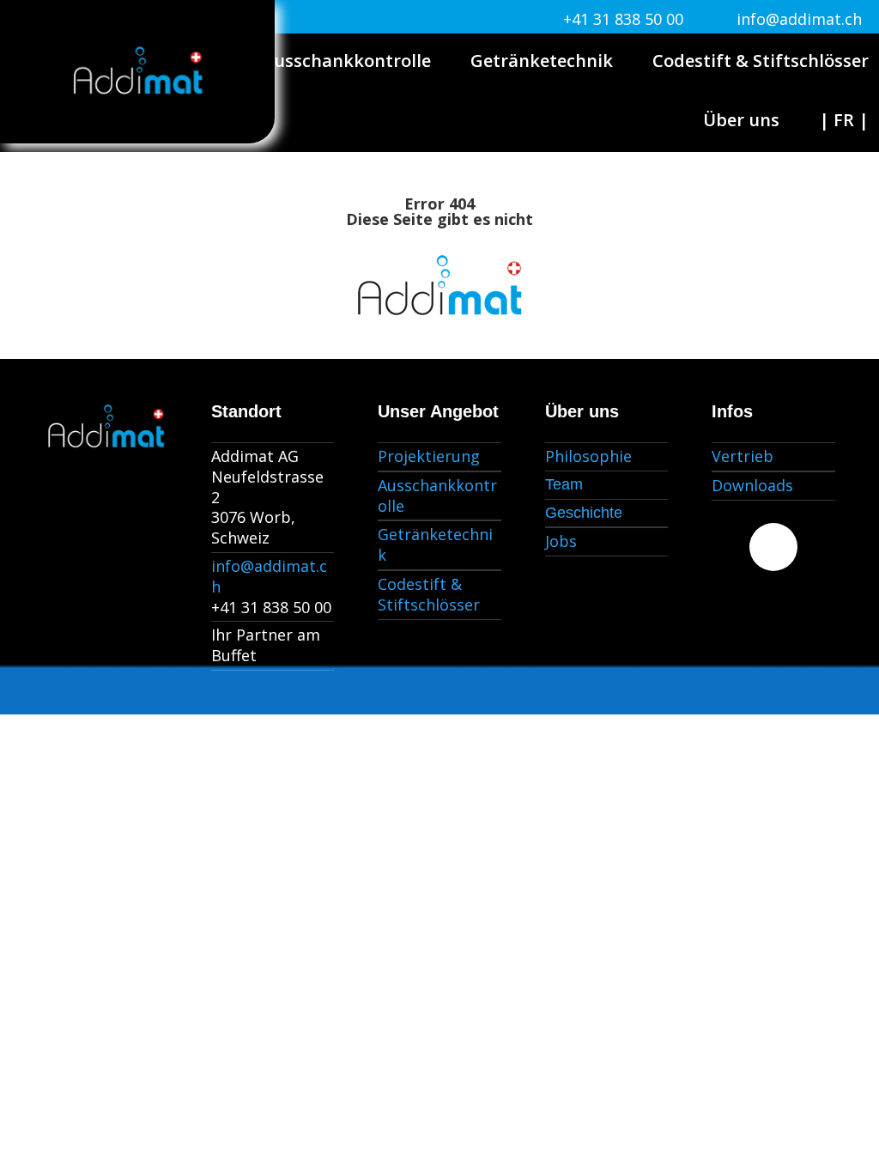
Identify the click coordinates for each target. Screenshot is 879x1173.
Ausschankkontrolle (347, 60)
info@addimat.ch (799, 19)
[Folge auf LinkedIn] (773, 547)
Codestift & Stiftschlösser (760, 60)
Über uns (741, 119)
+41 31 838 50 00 (623, 19)
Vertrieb (742, 456)
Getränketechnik (541, 60)
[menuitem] (844, 120)
